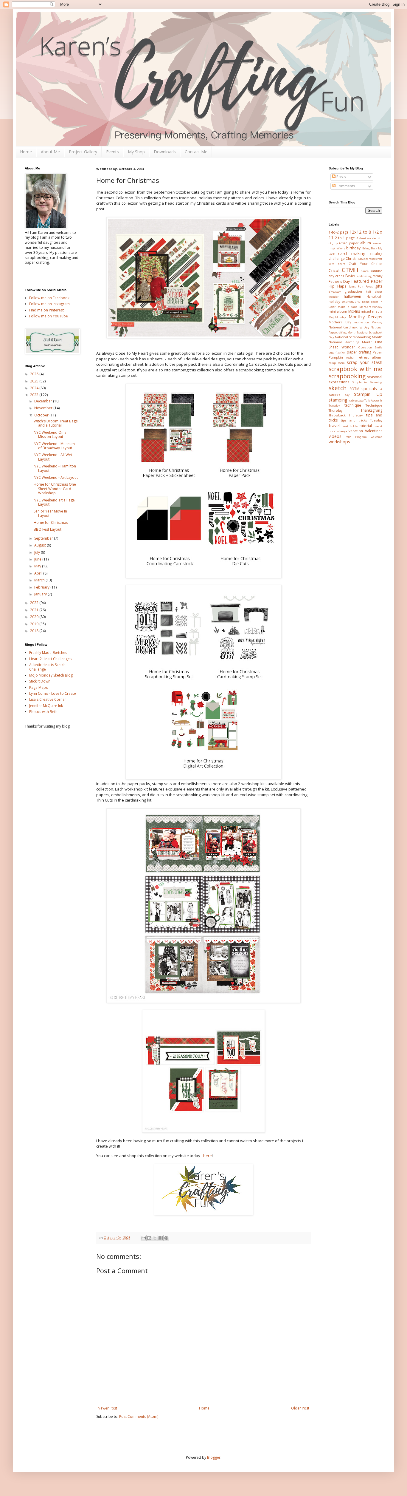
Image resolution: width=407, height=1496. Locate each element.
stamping (338, 400)
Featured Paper (366, 281)
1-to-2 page (339, 232)
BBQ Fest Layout (47, 529)
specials (369, 388)
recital (350, 357)
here (207, 1155)
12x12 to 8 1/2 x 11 (355, 234)
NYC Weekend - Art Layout (56, 477)
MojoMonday (337, 317)
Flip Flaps (337, 286)
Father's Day (339, 281)
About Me (50, 152)
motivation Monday (368, 322)
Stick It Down (39, 681)
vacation (356, 430)
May (38, 566)
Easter (350, 275)
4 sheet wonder (366, 238)
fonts (352, 286)
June (38, 559)
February (42, 587)
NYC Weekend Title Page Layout (54, 502)
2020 (34, 616)
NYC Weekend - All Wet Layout (53, 456)
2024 (34, 387)
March (40, 580)
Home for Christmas (51, 522)
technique (352, 405)
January (41, 594)
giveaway (335, 292)
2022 (34, 602)
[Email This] (144, 1238)
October (41, 415)
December (43, 401)
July (37, 552)
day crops (336, 276)
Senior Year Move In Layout (50, 513)
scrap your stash (364, 362)
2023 (34, 394)
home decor (370, 302)
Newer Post (107, 1408)
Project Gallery (83, 152)
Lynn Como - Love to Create (52, 693)
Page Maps (38, 687)
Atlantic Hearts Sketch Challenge (47, 666)
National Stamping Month (350, 342)
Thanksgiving (371, 410)
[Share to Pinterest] (166, 1238)
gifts (378, 286)
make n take (347, 307)
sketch (338, 388)
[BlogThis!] (149, 1238)
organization (337, 352)
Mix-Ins (354, 311)
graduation (353, 291)
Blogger (213, 1457)
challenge (337, 258)
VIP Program (356, 437)
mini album (338, 311)
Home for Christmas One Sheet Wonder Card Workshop (55, 488)
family (377, 276)
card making (351, 253)
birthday (353, 248)
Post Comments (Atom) (138, 1416)
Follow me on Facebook (49, 297)
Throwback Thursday (346, 415)
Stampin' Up (368, 394)
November (43, 407)
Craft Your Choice (366, 263)
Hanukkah (374, 296)
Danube (376, 270)
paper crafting (359, 352)
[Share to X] (155, 1238)
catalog (376, 253)
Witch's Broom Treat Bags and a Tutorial (55, 423)
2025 (34, 381)
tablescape (356, 400)
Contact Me (196, 152)
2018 (34, 630)
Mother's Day (340, 322)
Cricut (334, 270)
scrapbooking (347, 376)
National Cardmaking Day (349, 327)
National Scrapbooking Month (358, 337)
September (44, 538)
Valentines (373, 430)
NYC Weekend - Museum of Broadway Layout (54, 445)
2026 (34, 373)
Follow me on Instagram (49, 303)
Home (26, 152)
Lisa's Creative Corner (47, 699)
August (40, 545)
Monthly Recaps (365, 316)
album (365, 243)
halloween (352, 296)
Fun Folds (365, 286)
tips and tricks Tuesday (361, 420)
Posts (340, 176)
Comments (345, 186)
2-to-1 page (345, 237)
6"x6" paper (349, 243)
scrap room (337, 363)
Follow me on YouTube (48, 316)
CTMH (350, 270)
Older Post (300, 1408)
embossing (364, 276)
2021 (34, 609)
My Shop (136, 152)
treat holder (350, 426)
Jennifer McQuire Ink (46, 705)
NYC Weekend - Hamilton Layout (55, 468)
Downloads (165, 152)
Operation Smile (370, 347)
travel (334, 425)
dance (365, 271)
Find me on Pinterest (46, 310)
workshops (339, 441)
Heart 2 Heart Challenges (50, 658)
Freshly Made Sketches (48, 652)
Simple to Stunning (367, 382)
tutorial (366, 425)
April (38, 573)
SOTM (354, 388)
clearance (369, 259)
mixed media (371, 311)
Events (112, 152)
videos (335, 436)
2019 (34, 623)
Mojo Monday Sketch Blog (51, 675)
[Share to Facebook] (161, 1238)
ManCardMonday (370, 307)
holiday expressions (344, 301)
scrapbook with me (355, 369)
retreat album (370, 357)
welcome (376, 437)
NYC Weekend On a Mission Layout (50, 434)
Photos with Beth (43, 711)
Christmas (354, 258)
